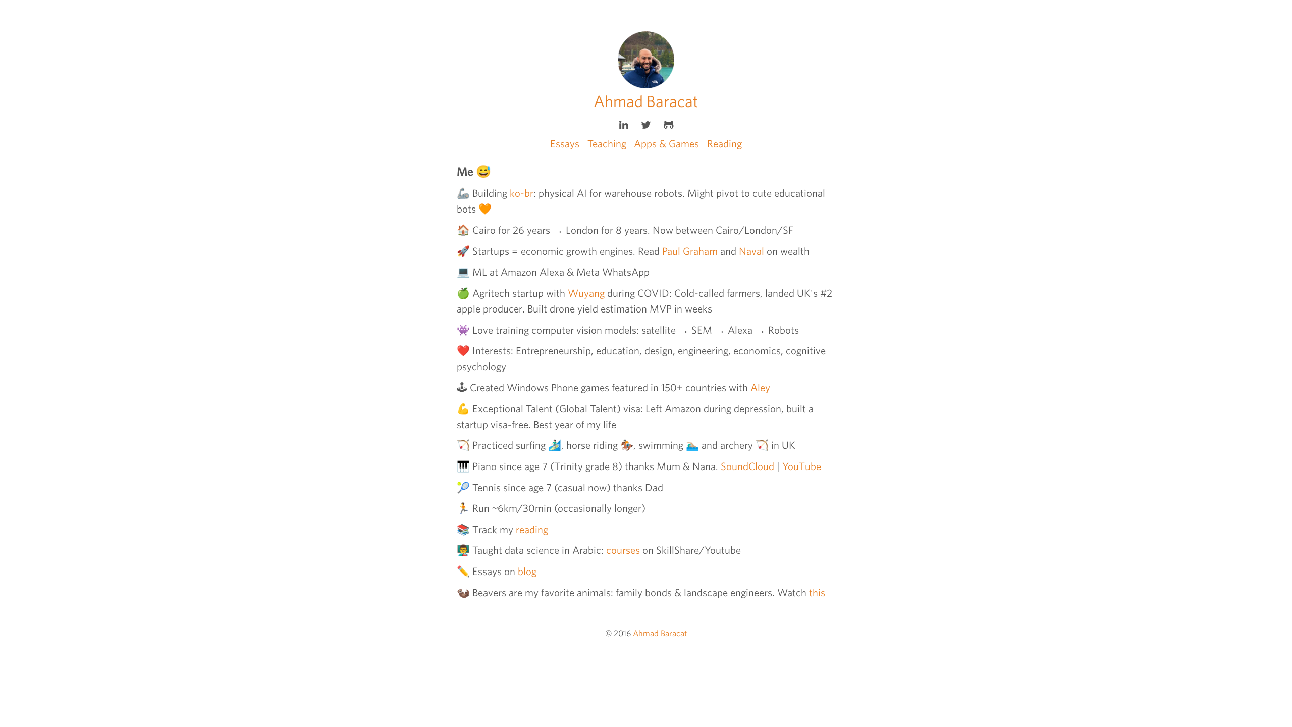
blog (527, 571)
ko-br (521, 193)
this (817, 592)
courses (623, 550)
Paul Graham (690, 251)
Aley (760, 387)
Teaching (606, 143)
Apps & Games (666, 143)
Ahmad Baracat (646, 101)
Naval (751, 251)
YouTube (801, 466)
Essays (564, 143)
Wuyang (586, 293)
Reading (724, 143)
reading (532, 529)
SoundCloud (747, 466)
